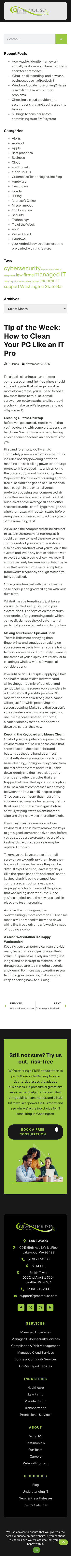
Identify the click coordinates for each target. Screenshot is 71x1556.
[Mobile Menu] (58, 12)
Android (18, 143)
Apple (16, 148)
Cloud (16, 162)
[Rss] (50, 1307)
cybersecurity (22, 268)
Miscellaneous (22, 205)
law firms (25, 274)
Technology (20, 220)
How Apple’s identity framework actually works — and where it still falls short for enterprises (39, 66)
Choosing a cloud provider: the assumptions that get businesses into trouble (39, 104)
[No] (63, 1542)
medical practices (12, 281)
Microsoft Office (24, 201)
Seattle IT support (30, 281)
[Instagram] (40, 1307)
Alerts (16, 138)
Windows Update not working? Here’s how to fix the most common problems (39, 90)
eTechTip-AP (21, 167)
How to (17, 191)
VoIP (15, 229)
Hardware (19, 181)
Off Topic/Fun (22, 210)
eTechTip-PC (21, 172)
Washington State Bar (41, 286)
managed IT (50, 274)
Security (18, 215)
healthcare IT (47, 269)
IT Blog (17, 196)
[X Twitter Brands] (30, 1307)
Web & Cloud (21, 234)
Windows (19, 239)
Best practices (22, 153)
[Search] (61, 39)
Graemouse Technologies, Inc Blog (37, 177)
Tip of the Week (23, 224)
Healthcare (20, 186)
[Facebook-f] (21, 1307)
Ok (36, 1550)
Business (18, 158)
